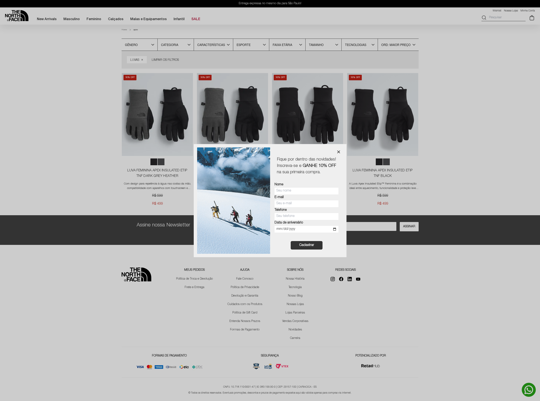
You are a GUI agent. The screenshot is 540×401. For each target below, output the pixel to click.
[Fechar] (338, 152)
